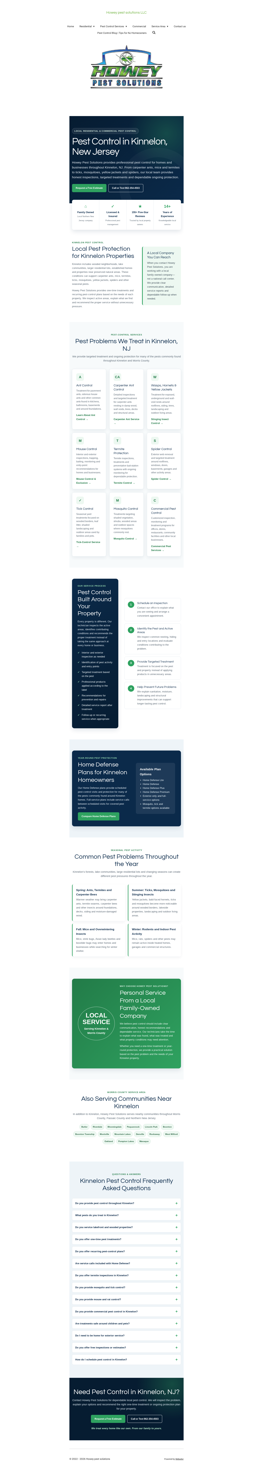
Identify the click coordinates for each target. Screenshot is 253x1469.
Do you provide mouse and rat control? (98, 1299)
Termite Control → (124, 483)
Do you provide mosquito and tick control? (100, 1287)
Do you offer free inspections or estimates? (100, 1347)
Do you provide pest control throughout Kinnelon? (104, 1203)
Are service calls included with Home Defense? (102, 1263)
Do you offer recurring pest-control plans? (100, 1251)
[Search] (154, 32)
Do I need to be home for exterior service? (99, 1335)
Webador (179, 1459)
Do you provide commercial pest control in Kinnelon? (106, 1311)
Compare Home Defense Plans (99, 816)
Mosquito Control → (125, 538)
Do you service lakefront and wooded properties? (104, 1227)
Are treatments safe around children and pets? (102, 1323)
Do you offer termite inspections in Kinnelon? (102, 1275)
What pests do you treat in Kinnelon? (97, 1215)
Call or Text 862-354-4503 (126, 188)
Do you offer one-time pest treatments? (98, 1239)
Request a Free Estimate (89, 188)
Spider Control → (161, 479)
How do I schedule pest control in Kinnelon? (101, 1359)
